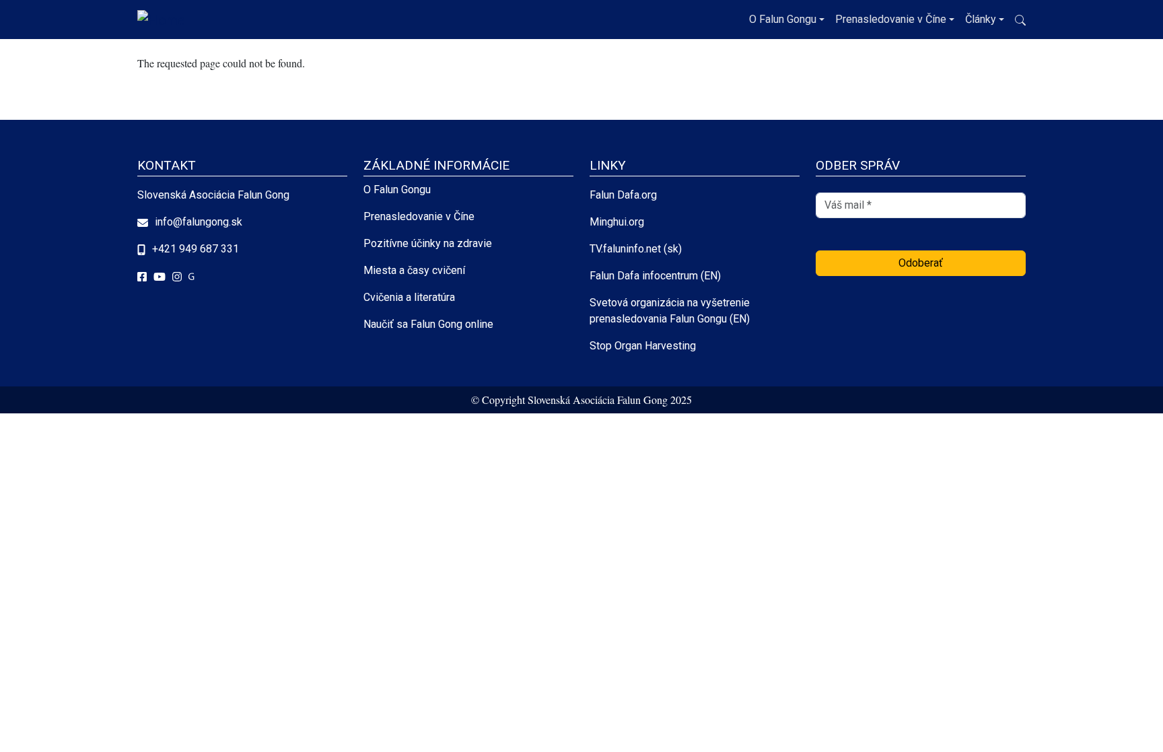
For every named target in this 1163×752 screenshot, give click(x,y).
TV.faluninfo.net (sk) (636, 248)
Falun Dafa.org (623, 195)
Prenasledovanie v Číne (418, 216)
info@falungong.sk (198, 221)
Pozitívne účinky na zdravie (427, 243)
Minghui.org (617, 221)
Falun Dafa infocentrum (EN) (655, 275)
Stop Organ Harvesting (643, 345)
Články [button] (980, 19)
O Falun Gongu (397, 189)
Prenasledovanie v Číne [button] (890, 19)
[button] (1020, 19)
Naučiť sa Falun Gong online (428, 324)
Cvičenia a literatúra (409, 297)
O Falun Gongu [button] (782, 19)
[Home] (163, 19)
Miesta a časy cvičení (414, 270)
